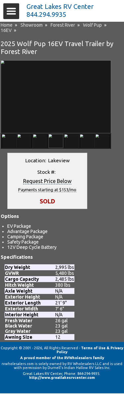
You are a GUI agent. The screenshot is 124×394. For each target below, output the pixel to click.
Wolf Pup (92, 25)
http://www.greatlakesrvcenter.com (62, 378)
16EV (6, 30)
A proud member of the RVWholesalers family (62, 358)
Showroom (32, 25)
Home (7, 25)
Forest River (63, 25)
